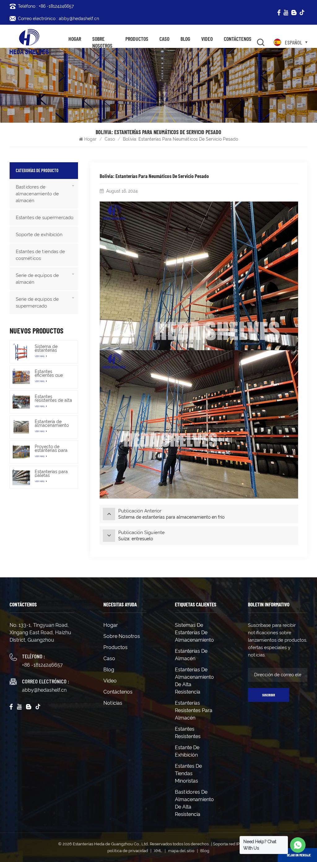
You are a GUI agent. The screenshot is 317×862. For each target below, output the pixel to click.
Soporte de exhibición (39, 234)
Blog (185, 39)
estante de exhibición (187, 751)
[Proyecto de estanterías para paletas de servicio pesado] (21, 452)
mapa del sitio (181, 850)
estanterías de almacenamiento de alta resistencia (194, 681)
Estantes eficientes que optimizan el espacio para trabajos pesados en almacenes (52, 373)
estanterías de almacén (191, 654)
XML (158, 850)
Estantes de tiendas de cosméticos (40, 255)
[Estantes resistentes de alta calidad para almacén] (21, 402)
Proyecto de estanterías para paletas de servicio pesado (51, 448)
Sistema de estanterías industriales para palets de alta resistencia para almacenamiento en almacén (52, 348)
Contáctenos (237, 39)
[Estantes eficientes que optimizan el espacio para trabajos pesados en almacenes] (21, 377)
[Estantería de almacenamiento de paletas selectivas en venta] (21, 427)
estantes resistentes (188, 732)
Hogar (74, 39)
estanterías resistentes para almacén (193, 710)
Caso (164, 39)
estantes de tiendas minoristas (188, 773)
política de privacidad (127, 850)
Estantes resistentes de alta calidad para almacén (53, 398)
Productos (136, 39)
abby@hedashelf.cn (44, 690)
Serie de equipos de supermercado (37, 302)
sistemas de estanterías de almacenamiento (194, 632)
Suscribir (268, 695)
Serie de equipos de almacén (37, 279)
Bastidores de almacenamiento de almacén (37, 193)
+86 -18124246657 (42, 665)
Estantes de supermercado (44, 217)
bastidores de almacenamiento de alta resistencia (194, 803)
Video (207, 39)
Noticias (112, 703)
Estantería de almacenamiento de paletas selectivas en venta (52, 423)
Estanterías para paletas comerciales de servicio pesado (51, 473)
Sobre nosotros (102, 42)
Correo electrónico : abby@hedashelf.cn (58, 18)
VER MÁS (40, 356)
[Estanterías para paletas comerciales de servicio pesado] (21, 477)
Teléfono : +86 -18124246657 (46, 6)
